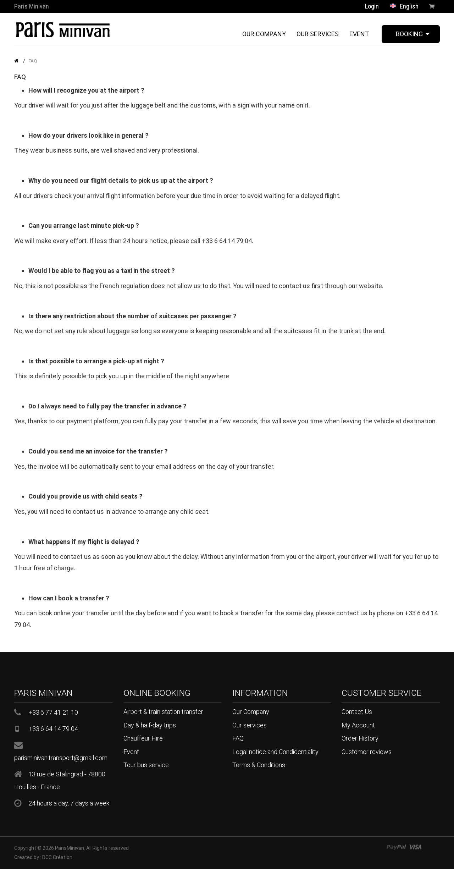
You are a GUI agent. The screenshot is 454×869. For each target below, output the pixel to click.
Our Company (250, 711)
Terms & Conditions (258, 765)
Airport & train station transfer (163, 711)
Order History (360, 738)
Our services (249, 725)
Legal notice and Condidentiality (275, 751)
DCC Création (57, 857)
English (408, 6)
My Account (358, 725)
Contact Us (357, 711)
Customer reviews (367, 751)
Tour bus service (146, 765)
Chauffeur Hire (143, 738)
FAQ (32, 61)
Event (131, 751)
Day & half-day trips (149, 725)
